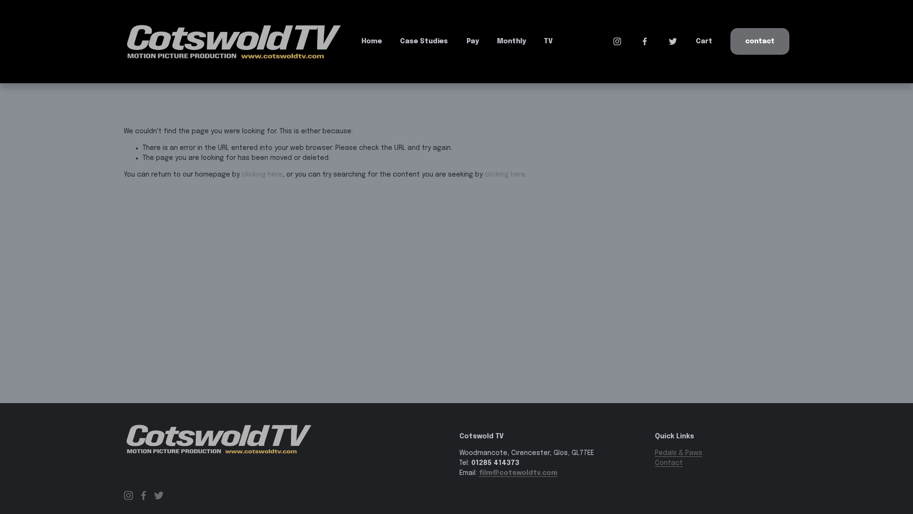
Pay (472, 41)
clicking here (262, 174)
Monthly (511, 41)
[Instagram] (617, 41)
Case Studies (424, 41)
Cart (704, 41)
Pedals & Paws (678, 453)
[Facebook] (645, 41)
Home (371, 41)
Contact (760, 41)
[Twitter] (673, 41)
